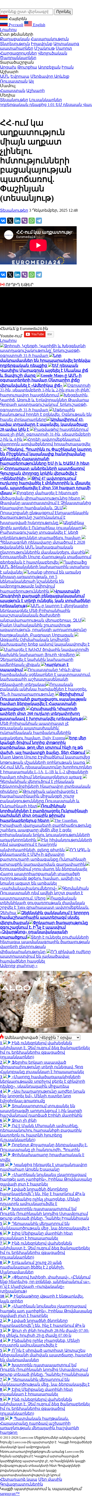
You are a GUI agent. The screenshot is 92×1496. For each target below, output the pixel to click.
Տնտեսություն (15, 44)
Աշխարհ (35, 90)
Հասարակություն (50, 39)
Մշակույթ (44, 48)
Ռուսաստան (14, 81)
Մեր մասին (50, 1479)
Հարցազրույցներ (18, 53)
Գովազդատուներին (21, 1484)
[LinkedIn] (17, 221)
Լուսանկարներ (45, 100)
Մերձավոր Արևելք (49, 76)
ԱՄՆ (4, 76)
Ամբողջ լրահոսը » (19, 966)
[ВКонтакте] (3, 221)
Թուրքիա (27, 67)
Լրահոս (8, 30)
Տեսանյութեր (14, 100)
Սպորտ (64, 48)
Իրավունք (41, 44)
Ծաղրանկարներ (18, 58)
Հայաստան (12, 90)
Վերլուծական (52, 53)
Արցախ (8, 67)
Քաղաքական (15, 39)
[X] (10, 221)
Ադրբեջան (49, 67)
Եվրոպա (19, 76)
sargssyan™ (10, 1493)
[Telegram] (39, 221)
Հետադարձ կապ (18, 1479)
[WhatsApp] (32, 221)
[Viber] (24, 221)
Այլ (31, 81)
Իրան (68, 67)
